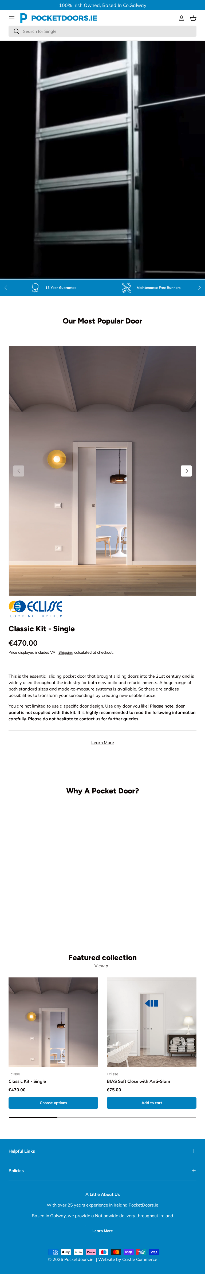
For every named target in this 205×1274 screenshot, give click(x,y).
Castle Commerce (139, 1259)
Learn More (102, 742)
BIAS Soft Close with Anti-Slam (138, 1081)
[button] (193, 18)
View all (102, 965)
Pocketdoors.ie (78, 1259)
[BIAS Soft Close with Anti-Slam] (151, 1022)
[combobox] (102, 31)
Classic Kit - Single (42, 628)
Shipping (65, 652)
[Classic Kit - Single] (53, 1022)
